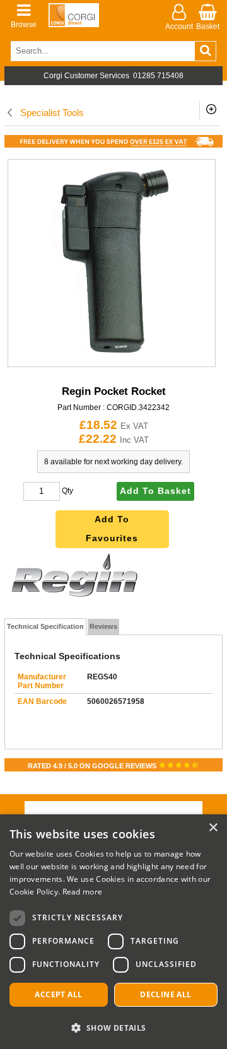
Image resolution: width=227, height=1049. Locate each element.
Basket (207, 26)
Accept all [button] (58, 994)
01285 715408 (158, 75)
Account (179, 26)
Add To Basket (155, 491)
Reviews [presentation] (103, 626)
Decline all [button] (165, 994)
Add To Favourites (112, 529)
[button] (113, 1027)
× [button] (213, 828)
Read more (82, 891)
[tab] (45, 627)
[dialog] (113, 931)
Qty (67, 490)
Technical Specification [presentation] (45, 626)
